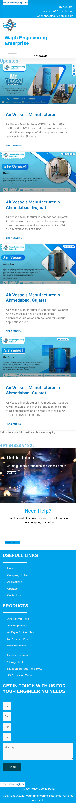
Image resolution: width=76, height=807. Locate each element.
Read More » (14, 145)
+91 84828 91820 (17, 445)
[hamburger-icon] (12, 51)
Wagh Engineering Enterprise (26, 40)
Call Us (11, 473)
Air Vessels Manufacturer (31, 114)
